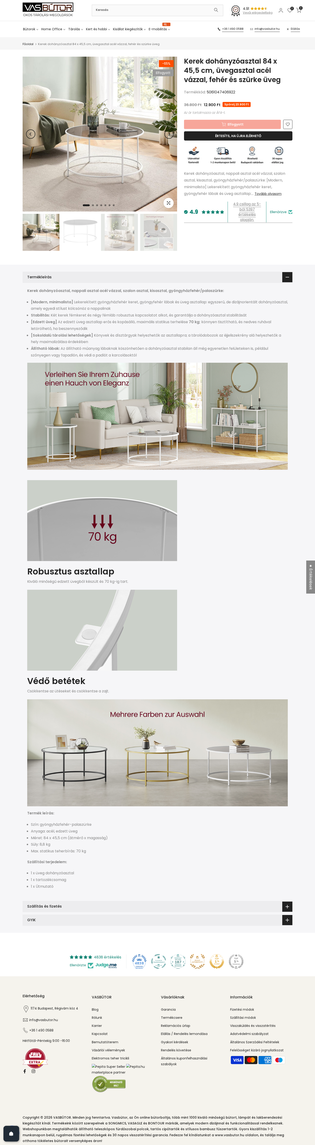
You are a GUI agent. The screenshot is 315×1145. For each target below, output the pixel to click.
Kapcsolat (100, 1033)
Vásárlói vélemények (108, 1050)
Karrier (97, 1025)
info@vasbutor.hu (267, 29)
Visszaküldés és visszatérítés (253, 1025)
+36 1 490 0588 (233, 29)
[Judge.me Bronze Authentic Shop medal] (197, 961)
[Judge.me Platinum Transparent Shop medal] (158, 961)
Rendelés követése (176, 1050)
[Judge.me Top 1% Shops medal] (216, 961)
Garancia (168, 1009)
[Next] (169, 134)
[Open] (11, 1134)
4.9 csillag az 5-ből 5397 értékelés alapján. (247, 211)
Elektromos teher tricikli (110, 1058)
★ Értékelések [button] (310, 577)
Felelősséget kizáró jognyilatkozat (257, 1050)
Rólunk (97, 1017)
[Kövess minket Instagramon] (33, 1071)
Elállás (295, 29)
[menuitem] (32, 29)
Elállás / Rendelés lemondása (184, 1033)
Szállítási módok (243, 1017)
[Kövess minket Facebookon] (25, 1071)
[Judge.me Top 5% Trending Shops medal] (236, 961)
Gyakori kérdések (174, 1042)
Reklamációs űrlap (175, 1025)
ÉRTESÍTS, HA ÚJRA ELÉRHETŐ (238, 136)
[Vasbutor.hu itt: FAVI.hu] (35, 1058)
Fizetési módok (242, 1009)
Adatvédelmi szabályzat (249, 1033)
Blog (95, 1009)
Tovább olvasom (268, 193)
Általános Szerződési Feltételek (254, 1042)
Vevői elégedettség (258, 12)
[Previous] (30, 134)
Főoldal (28, 44)
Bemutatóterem (105, 1042)
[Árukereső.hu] (109, 1083)
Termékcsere (171, 1017)
